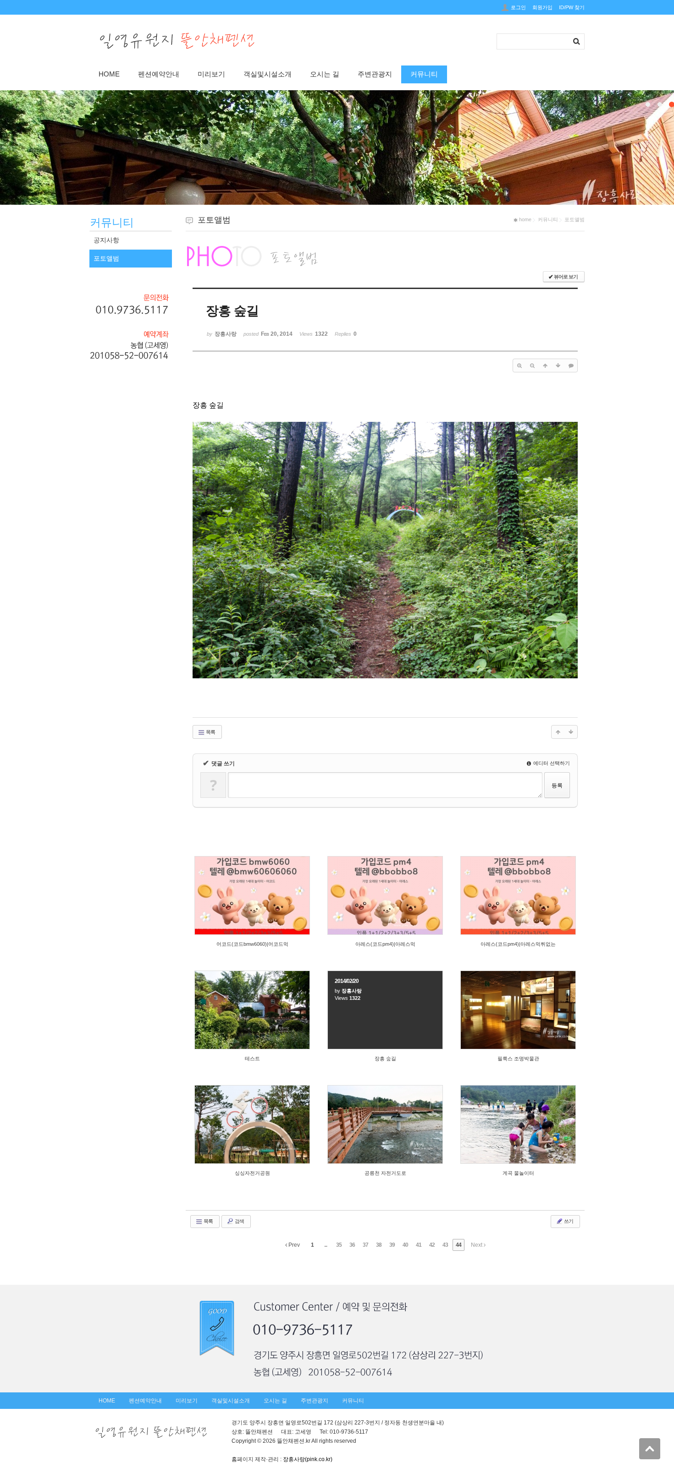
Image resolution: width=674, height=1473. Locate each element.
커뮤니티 (424, 74)
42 (432, 1245)
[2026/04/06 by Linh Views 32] (518, 895)
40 (405, 1245)
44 (458, 1245)
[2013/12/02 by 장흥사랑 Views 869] (518, 1010)
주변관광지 (375, 74)
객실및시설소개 (267, 74)
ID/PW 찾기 (572, 7)
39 (392, 1245)
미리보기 (211, 74)
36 (352, 1245)
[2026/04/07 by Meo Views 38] (385, 895)
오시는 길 (324, 74)
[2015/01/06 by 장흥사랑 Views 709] (252, 1010)
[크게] (519, 365)
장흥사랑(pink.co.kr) (307, 1459)
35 (339, 1245)
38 (378, 1245)
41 (418, 1245)
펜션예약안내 (158, 74)
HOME (109, 74)
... (325, 1245)
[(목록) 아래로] (558, 365)
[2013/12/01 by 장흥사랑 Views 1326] (385, 1124)
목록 (210, 732)
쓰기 (568, 1221)
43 (445, 1245)
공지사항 (106, 240)
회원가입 (542, 7)
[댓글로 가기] (570, 365)
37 (365, 1245)
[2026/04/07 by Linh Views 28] (252, 895)
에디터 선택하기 (551, 763)
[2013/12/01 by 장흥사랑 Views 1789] (518, 1124)
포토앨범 (106, 258)
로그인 (518, 7)
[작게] (532, 365)
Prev (293, 1245)
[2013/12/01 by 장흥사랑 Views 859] (252, 1124)
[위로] (545, 365)
